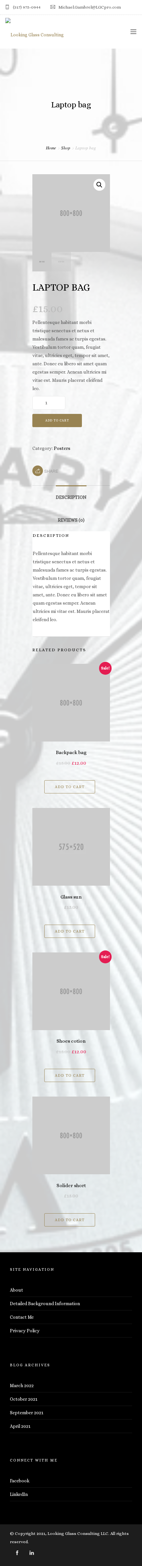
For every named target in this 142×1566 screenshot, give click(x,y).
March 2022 (22, 1385)
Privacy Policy (25, 1330)
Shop (65, 148)
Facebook (19, 1480)
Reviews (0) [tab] (71, 520)
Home (51, 148)
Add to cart (57, 420)
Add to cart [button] (70, 786)
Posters (62, 448)
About (16, 1290)
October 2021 (23, 1399)
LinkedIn (19, 1494)
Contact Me (22, 1317)
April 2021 (20, 1426)
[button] (99, 185)
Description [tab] (71, 497)
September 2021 (26, 1412)
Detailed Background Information (45, 1303)
